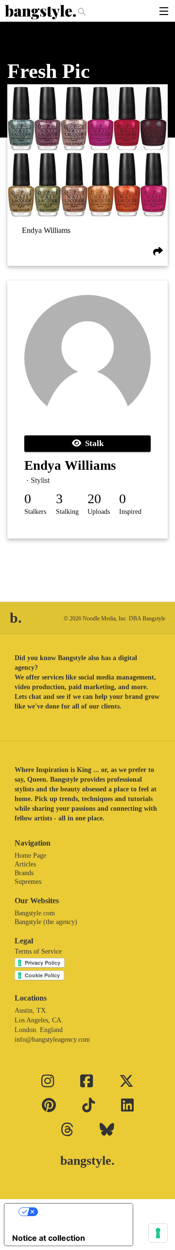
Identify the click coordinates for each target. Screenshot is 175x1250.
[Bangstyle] (41, 12)
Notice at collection (48, 1238)
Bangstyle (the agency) (46, 922)
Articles (25, 864)
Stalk (92, 443)
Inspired (130, 511)
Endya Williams (46, 230)
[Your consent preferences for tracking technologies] (158, 1233)
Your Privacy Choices (78, 1212)
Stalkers (35, 511)
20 (94, 498)
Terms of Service (38, 951)
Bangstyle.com (35, 913)
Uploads (99, 511)
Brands (24, 873)
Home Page (30, 855)
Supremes (28, 881)
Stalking (67, 511)
